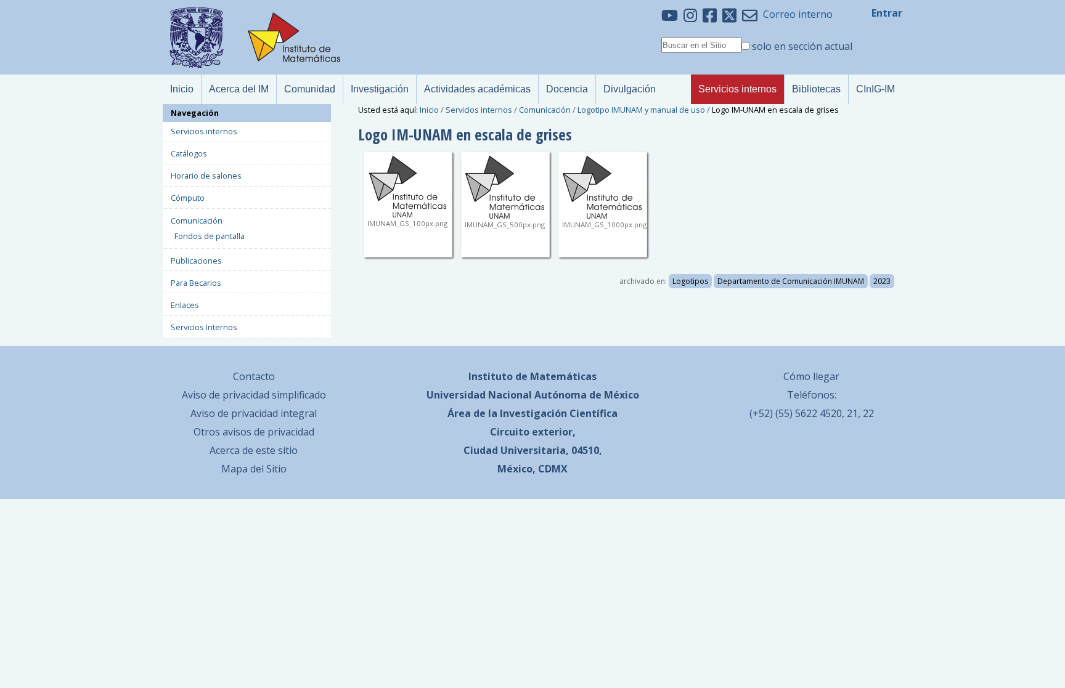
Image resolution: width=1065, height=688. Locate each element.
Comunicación (545, 109)
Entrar (886, 13)
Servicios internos (479, 109)
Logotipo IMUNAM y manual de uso (641, 109)
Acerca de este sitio (254, 450)
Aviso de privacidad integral (253, 413)
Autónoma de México (586, 395)
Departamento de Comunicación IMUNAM (790, 281)
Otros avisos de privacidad (254, 432)
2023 (882, 281)
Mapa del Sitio (254, 469)
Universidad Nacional (479, 395)
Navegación (195, 112)
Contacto (254, 376)
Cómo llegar (811, 376)
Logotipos (690, 281)
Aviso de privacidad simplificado (254, 395)
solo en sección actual (802, 46)
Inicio (429, 109)
